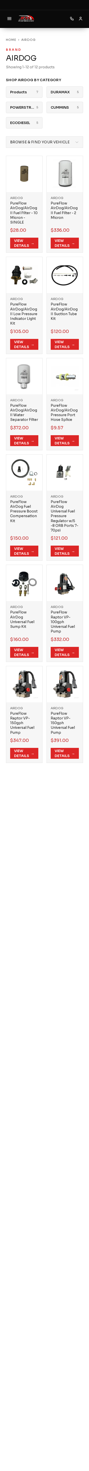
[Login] (80, 18)
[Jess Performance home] (26, 19)
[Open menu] (9, 18)
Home (11, 40)
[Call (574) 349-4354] (72, 18)
